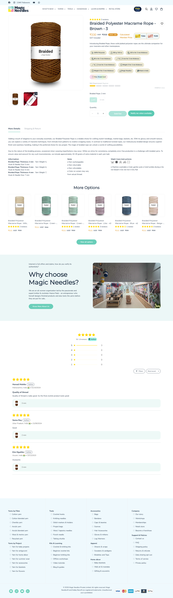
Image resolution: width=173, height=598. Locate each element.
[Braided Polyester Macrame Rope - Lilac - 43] (100, 205)
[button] (95, 19)
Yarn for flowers (18, 571)
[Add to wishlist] (162, 23)
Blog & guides (58, 567)
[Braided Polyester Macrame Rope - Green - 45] (46, 205)
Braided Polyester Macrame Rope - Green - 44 (72, 222)
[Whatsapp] (39, 3)
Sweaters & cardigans (103, 551)
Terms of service (142, 559)
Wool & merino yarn (20, 534)
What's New (48, 9)
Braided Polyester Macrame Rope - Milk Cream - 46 (17, 222)
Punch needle (58, 534)
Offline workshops (60, 559)
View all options (86, 242)
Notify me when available (141, 113)
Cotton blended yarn (20, 518)
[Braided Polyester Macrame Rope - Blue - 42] (126, 205)
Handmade (82, 9)
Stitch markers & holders (63, 522)
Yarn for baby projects (20, 547)
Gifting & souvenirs (102, 571)
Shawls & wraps (101, 547)
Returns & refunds (143, 551)
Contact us (140, 538)
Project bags (58, 526)
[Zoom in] (78, 20)
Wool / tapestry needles (62, 530)
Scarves (97, 526)
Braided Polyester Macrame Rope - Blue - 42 (126, 222)
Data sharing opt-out (144, 555)
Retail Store (114, 9)
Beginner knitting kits (61, 555)
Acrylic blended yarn (20, 530)
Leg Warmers (99, 538)
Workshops (140, 518)
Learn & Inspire (98, 9)
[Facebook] (9, 3)
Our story (139, 514)
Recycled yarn (17, 538)
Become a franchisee (144, 530)
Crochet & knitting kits (62, 547)
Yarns (60, 9)
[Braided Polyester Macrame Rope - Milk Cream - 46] (19, 205)
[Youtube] (34, 3)
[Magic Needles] (18, 9)
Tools (70, 9)
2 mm (94, 100)
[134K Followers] (16, 591)
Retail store (140, 526)
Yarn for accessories (20, 563)
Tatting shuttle (59, 538)
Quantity (93, 107)
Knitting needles (59, 518)
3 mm (103, 100)
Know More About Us (41, 306)
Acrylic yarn (16, 526)
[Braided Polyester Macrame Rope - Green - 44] (73, 205)
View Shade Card (100, 77)
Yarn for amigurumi (19, 551)
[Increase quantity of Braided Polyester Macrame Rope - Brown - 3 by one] (103, 113)
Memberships (141, 522)
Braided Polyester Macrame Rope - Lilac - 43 (99, 222)
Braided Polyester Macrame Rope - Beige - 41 (152, 222)
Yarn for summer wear (21, 559)
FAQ (137, 542)
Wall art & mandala (102, 567)
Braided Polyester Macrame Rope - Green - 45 (45, 222)
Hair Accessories (100, 530)
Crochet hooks (59, 514)
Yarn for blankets (18, 567)
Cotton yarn (16, 514)
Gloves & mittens (101, 534)
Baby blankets (99, 563)
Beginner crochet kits (61, 551)
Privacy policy (141, 563)
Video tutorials (59, 563)
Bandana (97, 518)
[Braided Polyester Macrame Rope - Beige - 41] (153, 205)
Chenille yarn (17, 522)
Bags (96, 514)
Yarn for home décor (20, 555)
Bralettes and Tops (101, 555)
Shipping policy (142, 547)
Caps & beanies (100, 522)
